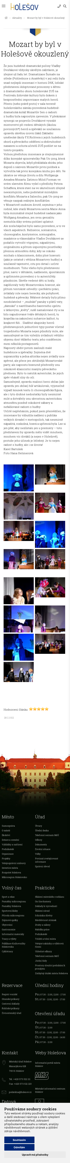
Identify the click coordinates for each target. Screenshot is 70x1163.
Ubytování (7, 924)
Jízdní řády (41, 960)
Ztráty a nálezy (42, 924)
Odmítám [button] (19, 1147)
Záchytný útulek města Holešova (51, 973)
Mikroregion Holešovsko (14, 877)
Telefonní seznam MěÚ (47, 835)
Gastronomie (8, 929)
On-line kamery (43, 901)
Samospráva (8, 825)
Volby (38, 853)
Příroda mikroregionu (13, 915)
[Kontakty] (59, 6)
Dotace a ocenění (10, 839)
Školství (6, 835)
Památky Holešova (11, 906)
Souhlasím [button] (19, 1139)
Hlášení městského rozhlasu (49, 896)
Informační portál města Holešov (47, 1064)
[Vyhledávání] (64, 6)
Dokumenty (41, 844)
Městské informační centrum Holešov (50, 1090)
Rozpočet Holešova (11, 872)
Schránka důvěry (43, 915)
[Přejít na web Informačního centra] (51, 1102)
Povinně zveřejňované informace (46, 860)
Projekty (6, 858)
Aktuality (17, 17)
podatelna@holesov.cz (20, 1092)
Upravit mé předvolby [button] (35, 1154)
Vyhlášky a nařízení (12, 844)
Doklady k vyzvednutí (46, 906)
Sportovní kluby (10, 910)
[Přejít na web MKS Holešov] (51, 1075)
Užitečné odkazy (43, 951)
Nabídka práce (42, 929)
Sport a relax (8, 896)
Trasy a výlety (9, 938)
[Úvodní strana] (6, 17)
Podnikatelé (8, 849)
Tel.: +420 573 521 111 (19, 1079)
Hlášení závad (42, 910)
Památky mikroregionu (14, 901)
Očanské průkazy (10, 999)
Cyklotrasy (7, 951)
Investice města (10, 867)
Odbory (38, 839)
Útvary (38, 825)
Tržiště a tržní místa (45, 938)
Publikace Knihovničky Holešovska (13, 945)
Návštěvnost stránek (45, 920)
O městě (6, 830)
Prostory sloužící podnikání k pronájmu (50, 967)
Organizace (7, 853)
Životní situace (42, 849)
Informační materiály (13, 934)
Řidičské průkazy (10, 1008)
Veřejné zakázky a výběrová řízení (49, 945)
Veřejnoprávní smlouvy (14, 863)
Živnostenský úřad (11, 1013)
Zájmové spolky (10, 920)
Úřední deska (42, 830)
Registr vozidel (9, 994)
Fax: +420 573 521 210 (20, 1083)
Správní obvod (42, 866)
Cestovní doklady (11, 1003)
